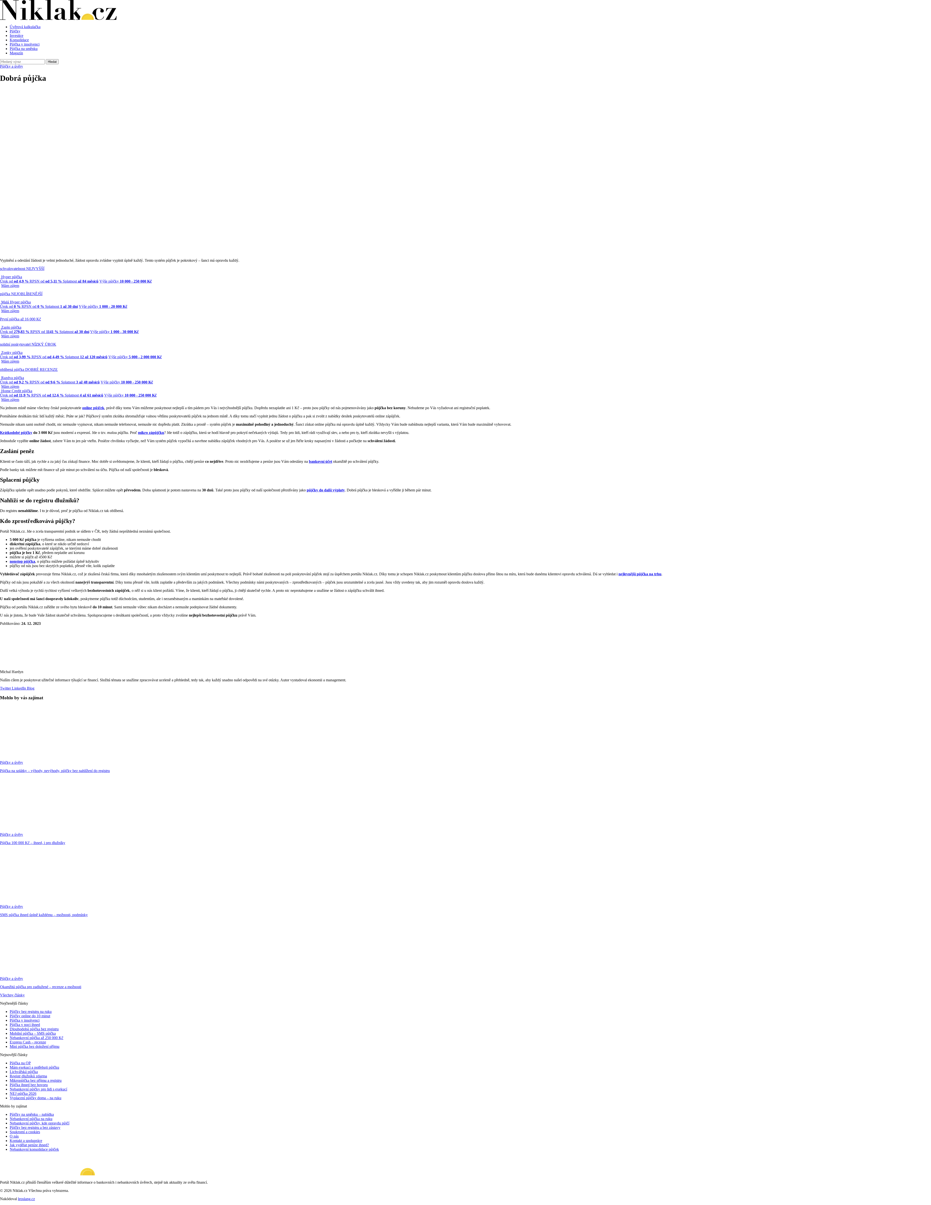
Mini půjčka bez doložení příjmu (34, 1046)
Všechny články (12, 995)
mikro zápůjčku (151, 433)
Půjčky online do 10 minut (30, 1016)
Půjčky (15, 31)
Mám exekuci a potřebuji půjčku (34, 1067)
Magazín (16, 53)
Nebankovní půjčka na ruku (31, 1119)
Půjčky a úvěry (11, 66)
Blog (30, 688)
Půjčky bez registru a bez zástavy (35, 1127)
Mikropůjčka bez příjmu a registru (36, 1080)
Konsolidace (19, 40)
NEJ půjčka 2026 (23, 1093)
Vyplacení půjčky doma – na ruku (35, 1098)
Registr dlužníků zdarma (28, 1076)
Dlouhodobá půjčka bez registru (34, 1029)
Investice (16, 35)
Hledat (52, 62)
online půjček (93, 408)
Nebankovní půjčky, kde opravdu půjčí (39, 1123)
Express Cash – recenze (28, 1042)
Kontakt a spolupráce (26, 1141)
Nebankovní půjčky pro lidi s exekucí (38, 1089)
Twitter (5, 688)
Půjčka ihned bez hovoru (29, 1085)
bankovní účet (320, 461)
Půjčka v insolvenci (25, 44)
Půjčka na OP (20, 1063)
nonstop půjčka (22, 561)
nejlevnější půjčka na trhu (639, 574)
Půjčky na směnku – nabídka (32, 1114)
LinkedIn (18, 688)
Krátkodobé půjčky (16, 433)
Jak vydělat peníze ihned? (29, 1145)
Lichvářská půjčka (24, 1072)
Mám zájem (10, 286)
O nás (14, 1136)
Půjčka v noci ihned (25, 1025)
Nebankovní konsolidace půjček (34, 1149)
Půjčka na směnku (24, 49)
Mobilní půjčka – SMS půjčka (33, 1033)
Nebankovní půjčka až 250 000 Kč (36, 1038)
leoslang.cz (26, 1199)
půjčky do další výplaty (326, 490)
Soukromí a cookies (25, 1132)
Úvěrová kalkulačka (25, 27)
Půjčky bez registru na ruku (31, 1012)
